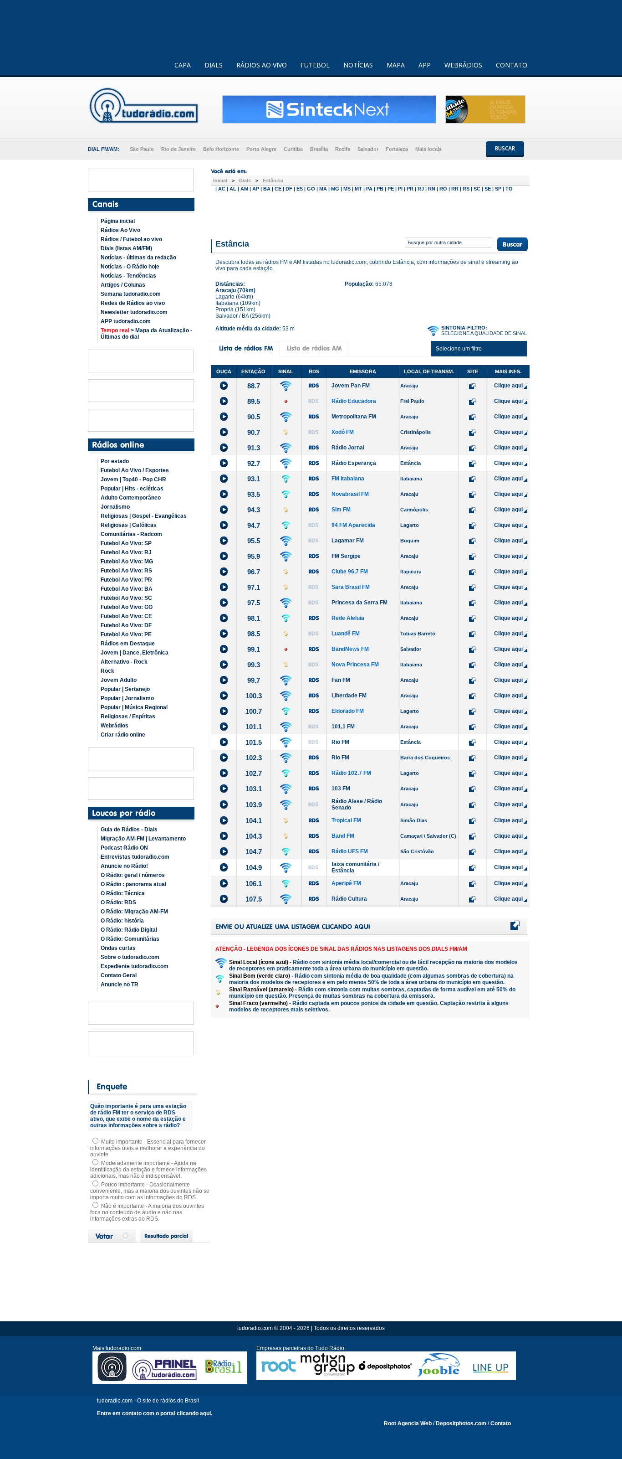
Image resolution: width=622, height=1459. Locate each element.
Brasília (319, 149)
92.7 (253, 463)
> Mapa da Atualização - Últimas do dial (146, 333)
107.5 (253, 899)
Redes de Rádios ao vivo (133, 303)
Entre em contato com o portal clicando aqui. (154, 1413)
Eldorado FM (347, 711)
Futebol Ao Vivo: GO (127, 607)
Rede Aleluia (347, 618)
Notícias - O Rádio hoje (130, 266)
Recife (342, 149)
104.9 (253, 867)
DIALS (213, 65)
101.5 (253, 742)
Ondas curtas (118, 948)
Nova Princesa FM (355, 664)
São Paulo (142, 149)
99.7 (253, 680)
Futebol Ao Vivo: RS (126, 570)
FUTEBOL (315, 65)
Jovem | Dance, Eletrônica (134, 653)
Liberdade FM (349, 695)
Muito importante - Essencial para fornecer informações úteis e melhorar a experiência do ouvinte (148, 1148)
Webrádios (114, 725)
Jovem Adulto (119, 680)
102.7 (253, 773)
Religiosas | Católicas (129, 525)
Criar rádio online (123, 735)
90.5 (253, 417)
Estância (273, 180)
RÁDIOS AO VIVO (261, 65)
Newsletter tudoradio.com (134, 312)
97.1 (253, 587)
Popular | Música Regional (134, 707)
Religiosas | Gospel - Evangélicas (144, 516)
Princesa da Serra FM (359, 602)
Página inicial (118, 221)
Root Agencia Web (408, 1423)
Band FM (342, 836)
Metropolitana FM (353, 416)
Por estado (115, 461)
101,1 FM (343, 726)
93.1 (253, 479)
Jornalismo (115, 507)
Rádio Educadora (353, 401)
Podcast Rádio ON (124, 848)
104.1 (253, 821)
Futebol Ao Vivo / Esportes (135, 470)
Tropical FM (346, 820)
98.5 (253, 634)
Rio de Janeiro (178, 149)
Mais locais (428, 149)
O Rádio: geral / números (133, 875)
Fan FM (340, 680)
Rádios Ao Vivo (120, 230)
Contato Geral (119, 975)
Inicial (220, 180)
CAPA (182, 65)
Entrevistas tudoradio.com (135, 857)
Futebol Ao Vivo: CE (126, 616)
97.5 (253, 603)
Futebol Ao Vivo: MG (127, 561)
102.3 (253, 758)
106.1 (253, 883)
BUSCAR (505, 148)
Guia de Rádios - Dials (129, 829)
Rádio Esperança (353, 463)
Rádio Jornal (347, 447)
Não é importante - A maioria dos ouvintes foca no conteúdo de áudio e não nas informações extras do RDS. (147, 1212)
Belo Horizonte (221, 149)
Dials (245, 180)
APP (424, 65)
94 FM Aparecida (353, 525)
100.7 (253, 711)
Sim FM (341, 509)
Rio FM (340, 742)
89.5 (253, 401)
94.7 (253, 525)
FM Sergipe (346, 556)
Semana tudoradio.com (131, 294)
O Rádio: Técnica (123, 893)
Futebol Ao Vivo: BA (127, 589)
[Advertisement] (370, 213)
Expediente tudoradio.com (134, 966)
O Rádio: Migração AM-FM (134, 911)
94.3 (253, 510)
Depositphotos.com (461, 1423)
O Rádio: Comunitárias (130, 939)
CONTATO (511, 65)
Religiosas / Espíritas (128, 716)
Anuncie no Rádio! (124, 866)
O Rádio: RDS (118, 902)
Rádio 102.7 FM (351, 773)
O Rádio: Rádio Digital (129, 930)
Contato (500, 1423)
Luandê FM (345, 633)
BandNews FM (350, 649)
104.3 (253, 836)
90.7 (253, 432)
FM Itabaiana (347, 478)
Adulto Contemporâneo (131, 498)
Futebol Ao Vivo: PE (126, 634)
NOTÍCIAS (358, 65)
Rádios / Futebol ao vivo (131, 239)
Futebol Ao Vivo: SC (126, 598)
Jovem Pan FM (350, 385)
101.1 (253, 727)
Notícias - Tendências (128, 276)
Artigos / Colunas (123, 285)
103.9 (253, 805)
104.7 (253, 852)
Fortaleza (397, 149)
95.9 (253, 556)
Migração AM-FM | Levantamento (143, 838)
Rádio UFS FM (349, 851)
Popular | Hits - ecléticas (132, 488)
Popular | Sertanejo (125, 689)
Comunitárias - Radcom (131, 534)
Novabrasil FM (350, 494)
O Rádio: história (122, 921)
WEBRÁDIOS (463, 65)
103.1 (253, 789)
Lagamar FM (347, 540)
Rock (107, 671)
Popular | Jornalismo (127, 698)
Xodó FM (342, 432)
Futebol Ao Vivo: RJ (126, 552)
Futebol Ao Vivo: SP (126, 543)
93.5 (253, 494)
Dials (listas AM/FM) (126, 248)
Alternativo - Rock (124, 662)
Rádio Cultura (349, 899)
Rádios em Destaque (128, 643)
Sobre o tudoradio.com (130, 957)
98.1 (253, 618)
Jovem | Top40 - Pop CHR (133, 479)
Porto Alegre (261, 149)
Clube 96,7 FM (349, 571)
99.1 (253, 649)
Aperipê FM (346, 883)
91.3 (253, 448)
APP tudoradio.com (126, 321)
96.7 (253, 572)
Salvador (367, 149)
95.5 (253, 541)
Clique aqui (508, 385)
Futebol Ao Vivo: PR (126, 580)
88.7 (253, 386)
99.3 (253, 665)
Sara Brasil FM (350, 587)
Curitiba (293, 149)
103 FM (340, 788)
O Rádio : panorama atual (133, 884)
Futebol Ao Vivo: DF (126, 625)
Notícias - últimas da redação (138, 257)
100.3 (253, 696)
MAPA (396, 65)
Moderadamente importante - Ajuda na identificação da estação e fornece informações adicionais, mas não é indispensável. (148, 1169)
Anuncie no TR (119, 984)
